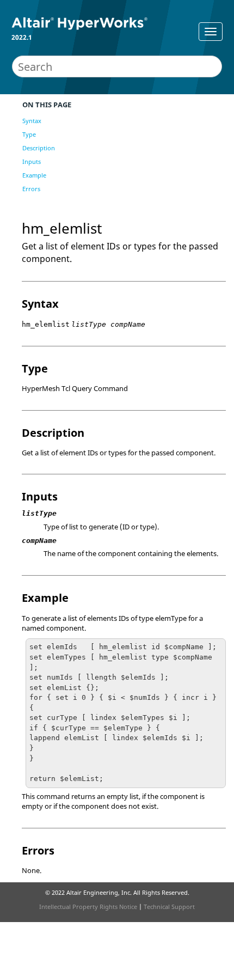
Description (38, 148)
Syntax (31, 121)
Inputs (31, 161)
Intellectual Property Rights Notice (88, 906)
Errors (31, 189)
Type (29, 134)
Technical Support (169, 906)
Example (34, 175)
